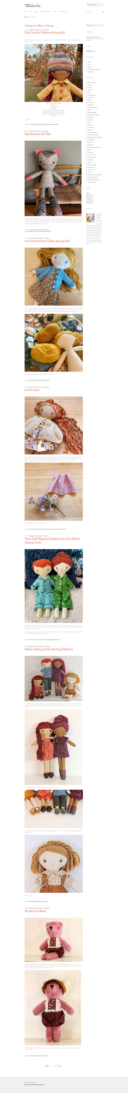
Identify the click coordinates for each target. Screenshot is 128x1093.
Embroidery (90, 119)
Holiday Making (91, 139)
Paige (89, 61)
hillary (40, 29)
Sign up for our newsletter (92, 37)
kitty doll (36, 231)
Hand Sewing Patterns (93, 132)
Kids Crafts (90, 142)
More (27, 119)
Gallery (36, 11)
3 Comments (46, 29)
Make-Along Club (45, 11)
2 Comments (46, 646)
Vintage (89, 172)
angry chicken (89, 194)
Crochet (89, 100)
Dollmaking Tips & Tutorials (36, 229)
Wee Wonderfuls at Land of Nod (95, 174)
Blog (31, 11)
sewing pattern (48, 231)
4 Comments (47, 238)
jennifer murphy (89, 201)
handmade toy (30, 231)
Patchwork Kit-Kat (38, 134)
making (87, 193)
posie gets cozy (89, 196)
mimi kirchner (89, 203)
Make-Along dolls (63, 308)
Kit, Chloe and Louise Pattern (94, 147)
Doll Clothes (45, 529)
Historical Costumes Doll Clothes (95, 137)
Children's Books (91, 82)
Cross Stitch (39, 529)
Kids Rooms (90, 144)
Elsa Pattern (90, 117)
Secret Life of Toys (92, 164)
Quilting (89, 162)
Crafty (89, 92)
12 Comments (46, 387)
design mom (89, 198)
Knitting (43, 124)
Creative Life (33, 529)
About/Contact (63, 11)
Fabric (89, 122)
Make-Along (47, 124)
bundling (90, 66)
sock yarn (79, 40)
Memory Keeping (91, 157)
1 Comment (46, 536)
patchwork (41, 231)
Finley (89, 64)
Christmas (90, 85)
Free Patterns (91, 127)
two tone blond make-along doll (47, 241)
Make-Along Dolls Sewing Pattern (49, 649)
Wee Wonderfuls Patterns (60, 529)
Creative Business (92, 95)
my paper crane (89, 199)
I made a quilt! (91, 71)
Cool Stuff (90, 90)
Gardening (90, 129)
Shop (26, 11)
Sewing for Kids (91, 167)
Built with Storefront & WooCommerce (34, 1084)
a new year (32, 390)
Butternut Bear (35, 911)
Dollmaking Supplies (92, 112)
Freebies (54, 11)
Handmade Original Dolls (93, 134)
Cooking (90, 87)
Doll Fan (89, 110)
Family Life (90, 124)
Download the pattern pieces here (33, 631)
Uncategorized (91, 169)
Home (27, 17)
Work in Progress (92, 182)
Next (60, 1066)
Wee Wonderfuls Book (93, 177)
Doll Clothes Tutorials (35, 124)
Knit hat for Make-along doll (45, 32)
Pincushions (90, 159)
